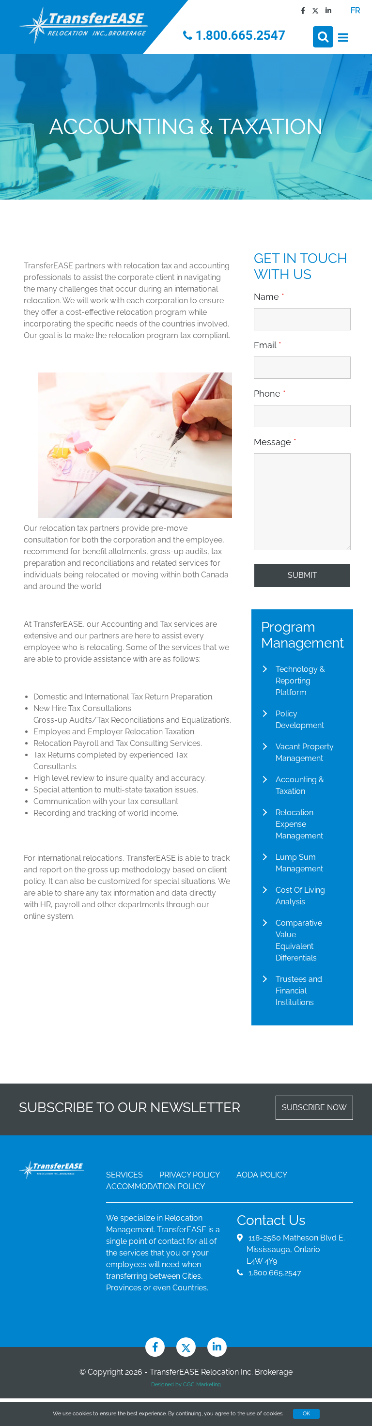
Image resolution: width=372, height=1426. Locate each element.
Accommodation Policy (155, 1186)
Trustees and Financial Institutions (299, 991)
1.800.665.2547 (238, 35)
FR (355, 10)
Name (269, 297)
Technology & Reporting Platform (300, 681)
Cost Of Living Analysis (300, 895)
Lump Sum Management (299, 862)
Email (267, 345)
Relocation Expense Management (299, 824)
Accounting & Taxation (300, 785)
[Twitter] (313, 10)
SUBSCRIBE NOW (314, 1107)
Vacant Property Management (305, 752)
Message (275, 442)
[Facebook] (300, 10)
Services (124, 1174)
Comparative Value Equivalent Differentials (299, 940)
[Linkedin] (326, 10)
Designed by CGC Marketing (186, 1384)
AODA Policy (261, 1174)
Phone (270, 394)
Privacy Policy (189, 1174)
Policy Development (300, 719)
